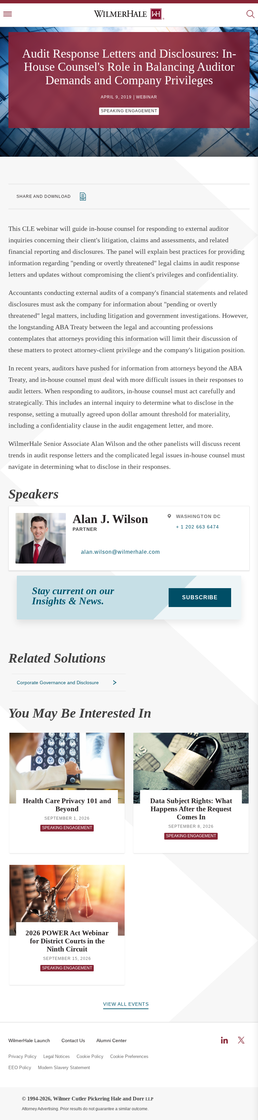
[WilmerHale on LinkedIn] (224, 1040)
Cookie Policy (90, 1056)
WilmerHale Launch (29, 1040)
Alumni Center (111, 1040)
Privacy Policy (22, 1056)
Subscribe (200, 597)
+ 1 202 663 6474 (197, 526)
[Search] (250, 15)
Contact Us (73, 1040)
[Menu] (7, 15)
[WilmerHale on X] (241, 1040)
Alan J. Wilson (110, 519)
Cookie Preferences (129, 1056)
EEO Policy (19, 1067)
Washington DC (198, 516)
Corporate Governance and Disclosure (58, 682)
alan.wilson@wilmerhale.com (120, 552)
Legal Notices (56, 1056)
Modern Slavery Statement (64, 1067)
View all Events (126, 1004)
